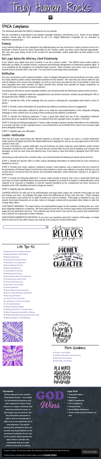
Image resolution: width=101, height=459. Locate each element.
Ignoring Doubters (13, 296)
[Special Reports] (26, 332)
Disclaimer (73, 397)
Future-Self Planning (14, 282)
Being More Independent (15, 260)
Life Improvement (12, 304)
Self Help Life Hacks (63, 361)
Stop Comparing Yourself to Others (20, 312)
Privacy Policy (74, 406)
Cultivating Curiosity (14, 271)
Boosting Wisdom (12, 268)
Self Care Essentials (63, 358)
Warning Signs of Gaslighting (17, 318)
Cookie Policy (50, 455)
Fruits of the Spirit (62, 353)
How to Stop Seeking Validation (18, 293)
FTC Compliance (76, 403)
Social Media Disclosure (79, 409)
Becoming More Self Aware (16, 254)
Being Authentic (12, 257)
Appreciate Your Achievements (18, 251)
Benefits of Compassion (15, 262)
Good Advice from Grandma (17, 290)
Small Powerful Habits (14, 307)
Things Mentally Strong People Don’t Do (22, 315)
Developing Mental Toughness (18, 276)
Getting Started (11, 287)
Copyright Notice (76, 394)
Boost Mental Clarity (14, 265)
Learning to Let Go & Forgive (17, 301)
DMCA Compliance (76, 400)
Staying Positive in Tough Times (19, 309)
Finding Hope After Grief (15, 279)
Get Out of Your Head (14, 285)
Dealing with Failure (13, 274)
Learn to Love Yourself (15, 298)
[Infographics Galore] (26, 356)
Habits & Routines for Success (68, 355)
